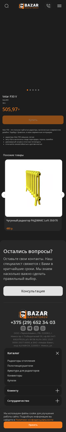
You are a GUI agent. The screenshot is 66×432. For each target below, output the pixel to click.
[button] (33, 291)
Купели (11, 380)
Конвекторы (14, 375)
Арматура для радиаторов (23, 370)
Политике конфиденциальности (34, 419)
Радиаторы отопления (21, 360)
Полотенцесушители (20, 365)
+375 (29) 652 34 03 (33, 322)
